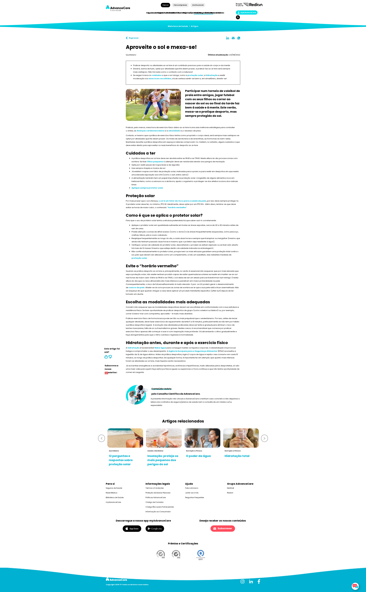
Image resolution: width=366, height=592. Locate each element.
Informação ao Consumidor (158, 511)
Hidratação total (237, 456)
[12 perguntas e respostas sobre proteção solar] (125, 438)
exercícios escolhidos (160, 78)
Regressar (134, 38)
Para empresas (180, 5)
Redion (230, 493)
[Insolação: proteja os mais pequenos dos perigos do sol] (164, 438)
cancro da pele (137, 287)
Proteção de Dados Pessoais (158, 493)
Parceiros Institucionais (175, 13)
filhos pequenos (155, 161)
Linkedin (227, 38)
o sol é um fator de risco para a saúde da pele (182, 201)
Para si (165, 5)
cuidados (157, 75)
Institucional (197, 5)
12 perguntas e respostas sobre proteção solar (121, 460)
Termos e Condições (155, 488)
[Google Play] (155, 528)
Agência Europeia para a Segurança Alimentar (193, 351)
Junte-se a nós (191, 493)
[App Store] (132, 528)
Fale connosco (191, 488)
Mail (233, 38)
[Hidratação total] (241, 438)
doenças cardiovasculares (151, 130)
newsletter (106, 373)
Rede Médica (217, 13)
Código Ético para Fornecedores (160, 507)
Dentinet (230, 488)
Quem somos (153, 13)
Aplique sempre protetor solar (147, 188)
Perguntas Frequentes (194, 497)
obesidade (174, 130)
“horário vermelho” (177, 207)
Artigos (194, 26)
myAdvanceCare (248, 12)
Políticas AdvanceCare (156, 497)
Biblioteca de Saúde (178, 26)
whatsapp (238, 38)
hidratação (212, 75)
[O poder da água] (202, 438)
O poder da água (198, 456)
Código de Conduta (154, 502)
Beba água (160, 347)
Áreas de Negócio (198, 13)
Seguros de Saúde (114, 488)
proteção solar (195, 75)
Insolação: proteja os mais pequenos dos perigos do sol (162, 460)
